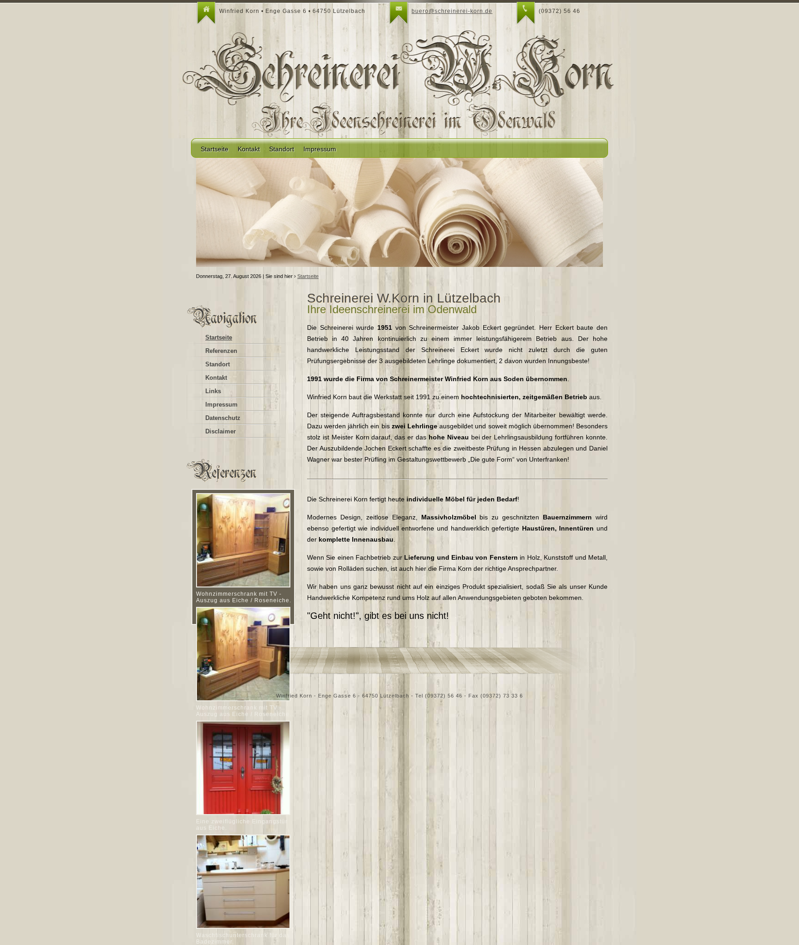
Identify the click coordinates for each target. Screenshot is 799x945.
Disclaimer (220, 431)
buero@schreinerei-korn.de (452, 11)
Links (213, 391)
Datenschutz (222, 417)
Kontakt (249, 149)
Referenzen (221, 350)
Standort (281, 149)
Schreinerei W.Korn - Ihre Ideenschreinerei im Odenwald (399, 71)
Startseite (214, 149)
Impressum (319, 149)
